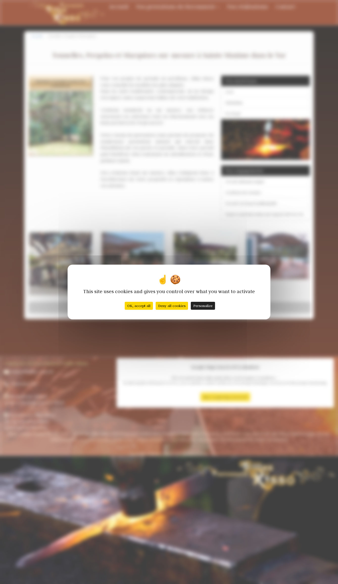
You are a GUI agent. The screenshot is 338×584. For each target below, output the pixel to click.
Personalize (203, 306)
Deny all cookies (172, 306)
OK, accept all (138, 306)
